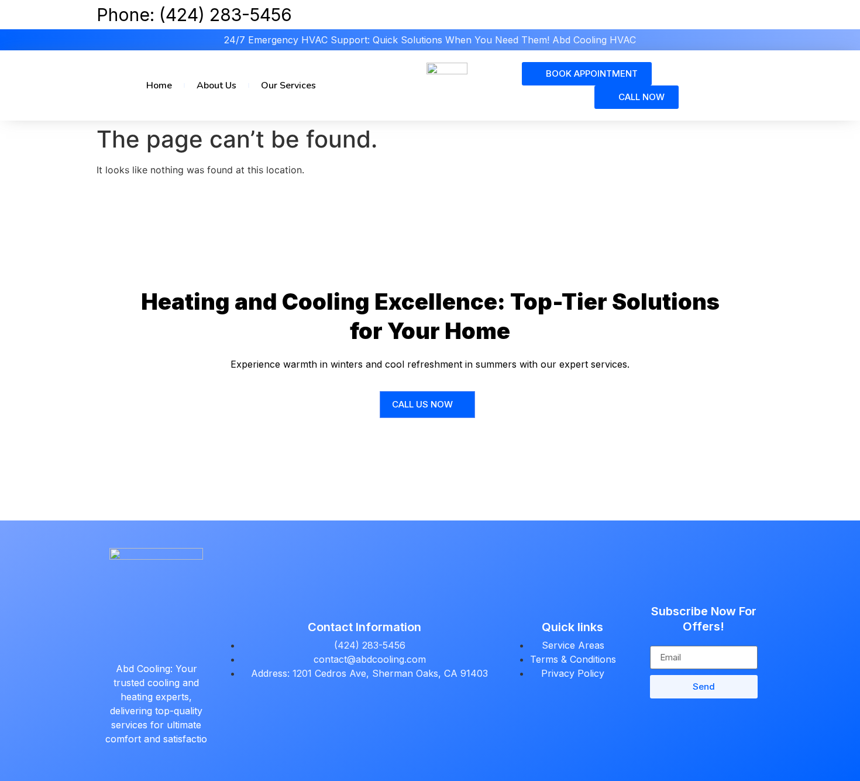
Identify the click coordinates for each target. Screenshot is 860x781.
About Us (216, 85)
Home (159, 85)
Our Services (288, 85)
